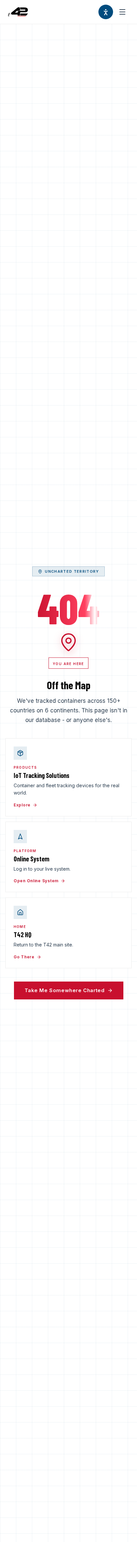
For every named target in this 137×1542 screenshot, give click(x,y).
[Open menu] (122, 12)
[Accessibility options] (105, 12)
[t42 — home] (18, 12)
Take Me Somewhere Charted (65, 990)
